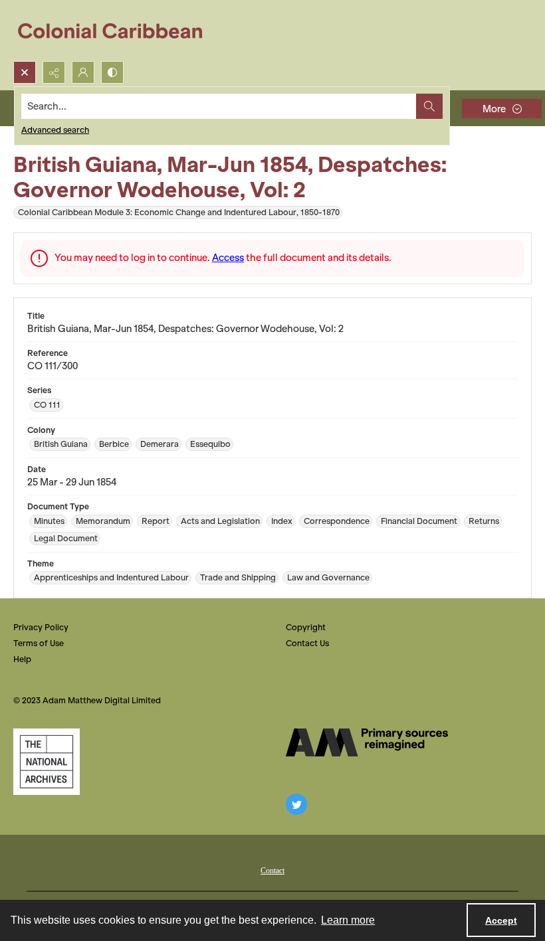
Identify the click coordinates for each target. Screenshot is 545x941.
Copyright (306, 627)
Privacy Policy (40, 627)
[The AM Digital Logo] (367, 742)
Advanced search (55, 130)
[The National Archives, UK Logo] (46, 761)
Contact (272, 870)
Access (228, 258)
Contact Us (307, 643)
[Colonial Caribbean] (119, 30)
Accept (501, 920)
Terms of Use (38, 643)
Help (22, 659)
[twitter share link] (296, 804)
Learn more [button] (348, 920)
